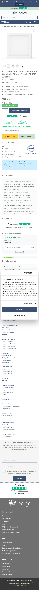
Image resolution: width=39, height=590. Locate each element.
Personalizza (18, 315)
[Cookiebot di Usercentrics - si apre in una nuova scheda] (24, 273)
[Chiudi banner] (36, 273)
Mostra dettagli (28, 303)
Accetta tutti (19, 309)
